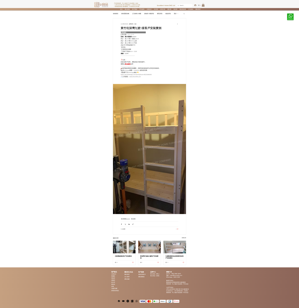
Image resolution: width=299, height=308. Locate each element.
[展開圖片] (149, 149)
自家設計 (113, 274)
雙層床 (113, 276)
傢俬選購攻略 (125, 14)
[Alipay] (163, 301)
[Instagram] (128, 301)
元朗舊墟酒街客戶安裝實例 (123, 256)
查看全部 (184, 237)
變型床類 (159, 14)
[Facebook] (119, 301)
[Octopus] (169, 301)
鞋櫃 (116, 288)
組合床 (113, 282)
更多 (175, 14)
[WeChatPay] (156, 301)
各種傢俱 (115, 14)
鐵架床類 (168, 14)
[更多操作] (177, 24)
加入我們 (127, 277)
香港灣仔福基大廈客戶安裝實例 (149, 257)
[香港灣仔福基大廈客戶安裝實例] (149, 247)
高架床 (113, 278)
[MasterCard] (149, 301)
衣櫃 (112, 288)
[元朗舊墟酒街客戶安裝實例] (124, 247)
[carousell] (132, 301)
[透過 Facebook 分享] (121, 224)
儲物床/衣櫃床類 (149, 14)
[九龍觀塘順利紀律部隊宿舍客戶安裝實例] (175, 247)
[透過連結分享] (133, 224)
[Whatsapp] (136, 301)
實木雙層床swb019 (125, 218)
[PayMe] (176, 301)
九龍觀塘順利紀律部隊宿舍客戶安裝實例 (174, 257)
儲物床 (113, 280)
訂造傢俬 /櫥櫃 (136, 14)
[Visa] (143, 301)
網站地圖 (127, 279)
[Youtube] (123, 301)
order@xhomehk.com (176, 275)
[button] (203, 5)
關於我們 (127, 274)
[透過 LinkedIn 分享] (129, 224)
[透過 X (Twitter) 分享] (125, 224)
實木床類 (133, 218)
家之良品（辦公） (155, 274)
